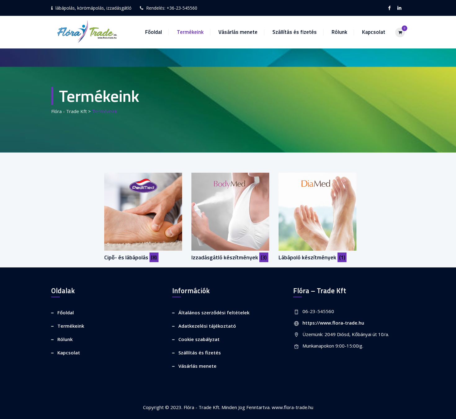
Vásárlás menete (237, 32)
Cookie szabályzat (199, 339)
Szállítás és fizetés (294, 32)
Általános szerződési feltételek (213, 312)
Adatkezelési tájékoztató (207, 326)
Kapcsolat (373, 32)
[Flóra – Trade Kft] (85, 32)
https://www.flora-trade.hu (333, 323)
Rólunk (339, 32)
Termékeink (190, 32)
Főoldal (153, 32)
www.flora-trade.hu (292, 407)
